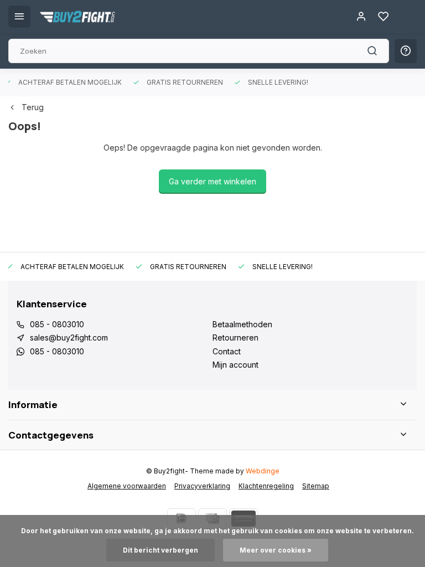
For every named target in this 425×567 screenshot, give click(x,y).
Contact (226, 351)
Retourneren (235, 337)
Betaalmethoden (242, 324)
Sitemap (315, 486)
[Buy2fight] (77, 16)
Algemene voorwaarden (126, 486)
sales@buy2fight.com (69, 337)
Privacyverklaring (202, 486)
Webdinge (262, 471)
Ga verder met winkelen (212, 181)
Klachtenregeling (266, 486)
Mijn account (235, 364)
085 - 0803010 (57, 324)
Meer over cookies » (276, 550)
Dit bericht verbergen (160, 550)
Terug (33, 107)
